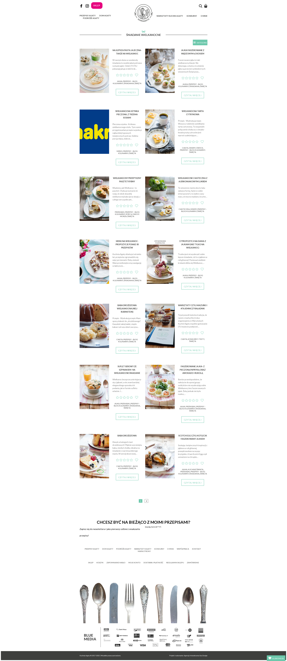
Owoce (199, 148)
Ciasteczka (184, 209)
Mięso (119, 151)
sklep (96, 5)
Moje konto (134, 562)
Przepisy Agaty (88, 15)
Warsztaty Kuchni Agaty (170, 16)
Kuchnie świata (195, 469)
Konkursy (192, 16)
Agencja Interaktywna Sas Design (195, 656)
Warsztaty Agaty (142, 549)
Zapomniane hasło (116, 562)
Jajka (119, 81)
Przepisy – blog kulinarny (128, 152)
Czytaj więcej (127, 92)
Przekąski (119, 212)
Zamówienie (193, 562)
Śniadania (129, 83)
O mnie (204, 16)
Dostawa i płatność (153, 562)
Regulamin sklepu (175, 562)
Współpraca (183, 549)
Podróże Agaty (91, 18)
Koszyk (99, 562)
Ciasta (185, 148)
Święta (138, 83)
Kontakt (196, 549)
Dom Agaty (105, 15)
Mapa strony (144, 551)
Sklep (90, 562)
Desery (192, 148)
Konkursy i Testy (196, 339)
